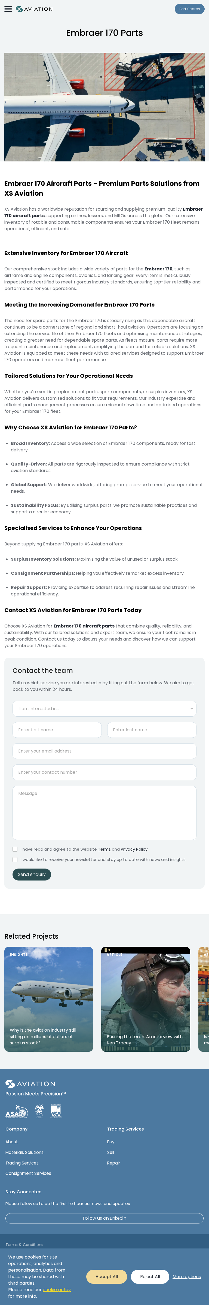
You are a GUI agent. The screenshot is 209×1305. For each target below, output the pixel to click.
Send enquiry (32, 874)
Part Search (189, 8)
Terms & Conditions (24, 1244)
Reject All (150, 1276)
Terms (104, 849)
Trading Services (22, 1163)
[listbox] (104, 709)
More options (187, 1276)
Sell (110, 1152)
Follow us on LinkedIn (104, 1218)
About (11, 1142)
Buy (110, 1142)
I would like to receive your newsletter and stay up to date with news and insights (103, 859)
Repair (113, 1163)
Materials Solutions (24, 1152)
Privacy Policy (134, 849)
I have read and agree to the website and (84, 849)
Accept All (107, 1276)
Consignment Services (28, 1173)
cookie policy (57, 1290)
